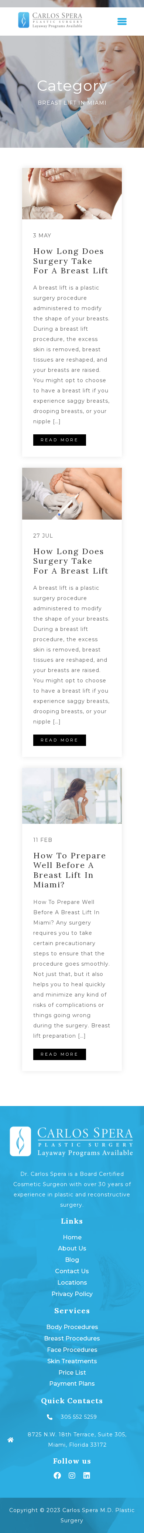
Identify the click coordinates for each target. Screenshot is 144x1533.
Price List (72, 1372)
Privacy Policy (72, 1293)
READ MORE (60, 439)
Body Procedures (72, 1327)
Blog (72, 1259)
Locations (72, 1282)
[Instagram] (72, 1475)
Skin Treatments (72, 1361)
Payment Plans (72, 1383)
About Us (72, 1248)
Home (72, 1237)
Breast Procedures (72, 1338)
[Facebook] (57, 1475)
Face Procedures (72, 1349)
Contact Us (72, 1271)
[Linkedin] (86, 1475)
